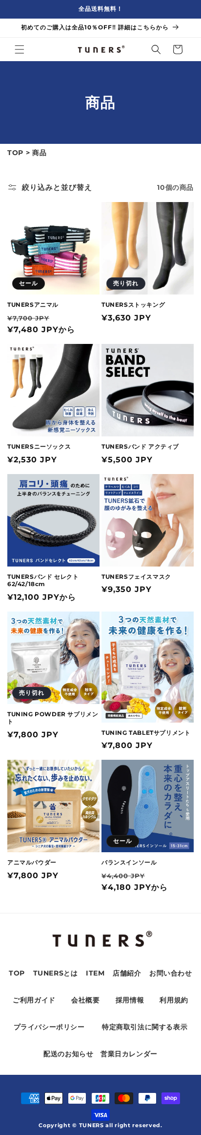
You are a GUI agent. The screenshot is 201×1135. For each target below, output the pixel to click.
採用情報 (130, 1000)
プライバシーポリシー (49, 1026)
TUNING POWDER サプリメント (52, 718)
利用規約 (174, 1000)
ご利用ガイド (34, 1000)
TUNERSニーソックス (39, 446)
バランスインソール (129, 862)
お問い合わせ (170, 973)
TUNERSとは (55, 973)
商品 (39, 152)
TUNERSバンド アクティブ (140, 446)
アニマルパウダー (32, 862)
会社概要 (85, 1000)
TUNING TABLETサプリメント (145, 732)
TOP (15, 152)
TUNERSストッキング (133, 304)
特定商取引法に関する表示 (144, 1026)
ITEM (95, 973)
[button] (19, 49)
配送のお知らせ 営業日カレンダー (100, 1053)
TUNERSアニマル (33, 304)
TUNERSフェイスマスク (136, 576)
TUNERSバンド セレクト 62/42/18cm (43, 580)
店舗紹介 (127, 973)
